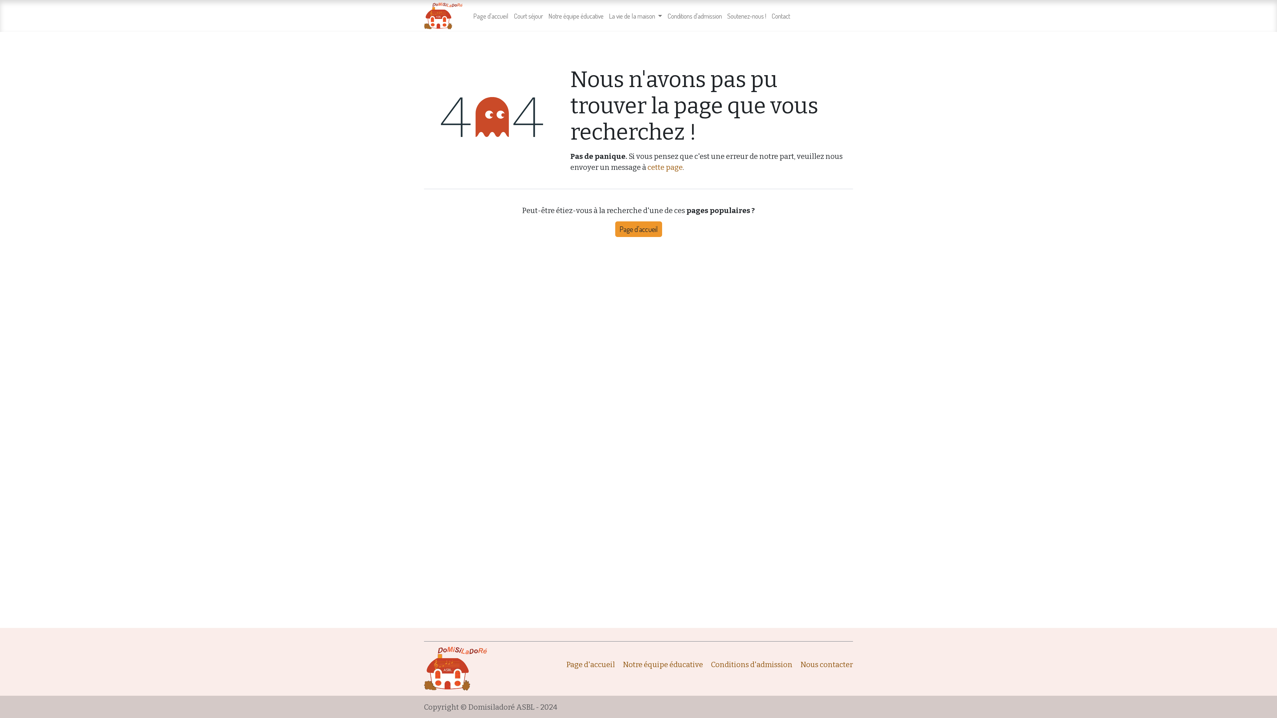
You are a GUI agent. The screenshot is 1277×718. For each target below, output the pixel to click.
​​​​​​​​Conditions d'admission (751, 664)
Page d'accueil (639, 229)
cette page (665, 167)
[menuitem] (491, 16)
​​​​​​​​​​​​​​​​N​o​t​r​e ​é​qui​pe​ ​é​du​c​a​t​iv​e (663, 664)
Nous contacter (826, 664)
